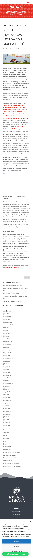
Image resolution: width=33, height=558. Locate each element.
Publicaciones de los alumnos (12, 466)
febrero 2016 (7, 411)
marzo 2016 (7, 408)
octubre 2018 (7, 386)
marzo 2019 (7, 372)
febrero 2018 (7, 400)
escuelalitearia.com (12, 267)
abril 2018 (6, 394)
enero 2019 (6, 378)
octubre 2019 (7, 361)
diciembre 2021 (7, 322)
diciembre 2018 (7, 381)
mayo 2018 (6, 392)
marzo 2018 (7, 397)
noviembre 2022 (8, 316)
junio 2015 (6, 420)
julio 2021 (6, 327)
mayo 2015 (6, 422)
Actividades (6, 433)
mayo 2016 (6, 403)
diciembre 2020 (7, 341)
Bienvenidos (7, 438)
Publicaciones (16, 517)
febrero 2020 (7, 353)
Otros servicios (7, 460)
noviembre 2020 (8, 344)
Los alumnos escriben (9, 455)
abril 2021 (6, 330)
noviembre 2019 (8, 358)
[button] (30, 521)
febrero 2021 (7, 336)
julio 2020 (6, 347)
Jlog (4, 444)
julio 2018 (6, 389)
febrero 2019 (7, 375)
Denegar (16, 546)
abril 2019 (6, 369)
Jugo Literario (7, 446)
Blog (4, 441)
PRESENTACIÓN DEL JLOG (11, 293)
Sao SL (8, 48)
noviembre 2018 (8, 383)
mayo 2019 (6, 367)
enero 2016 (6, 414)
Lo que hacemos (17, 511)
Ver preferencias (16, 551)
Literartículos (7, 449)
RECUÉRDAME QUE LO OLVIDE (12, 285)
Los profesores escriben (10, 458)
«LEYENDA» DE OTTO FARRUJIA (13, 301)
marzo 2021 (7, 333)
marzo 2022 (7, 319)
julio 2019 (6, 364)
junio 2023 (6, 314)
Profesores (16, 514)
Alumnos (6, 435)
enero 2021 (6, 339)
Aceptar (16, 541)
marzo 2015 (7, 425)
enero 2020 (6, 355)
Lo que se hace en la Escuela (11, 452)
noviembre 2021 (8, 325)
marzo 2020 (7, 350)
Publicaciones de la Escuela (11, 463)
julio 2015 (6, 417)
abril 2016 (6, 406)
